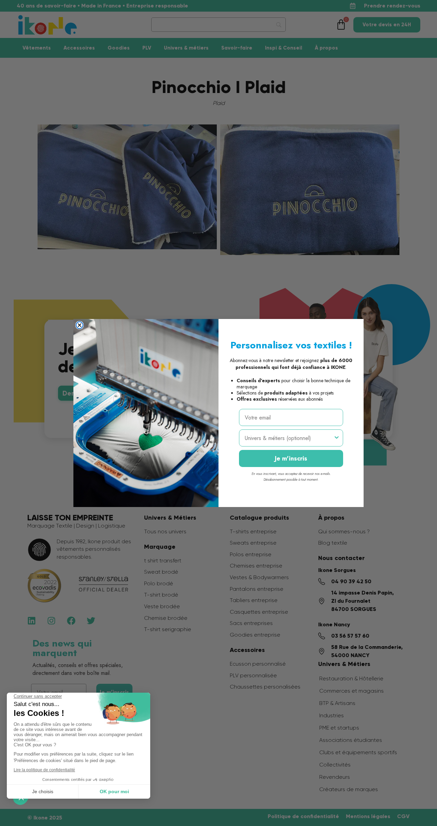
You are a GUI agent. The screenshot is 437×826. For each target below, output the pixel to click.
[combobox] (289, 438)
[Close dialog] (79, 325)
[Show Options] (336, 438)
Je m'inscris (291, 458)
